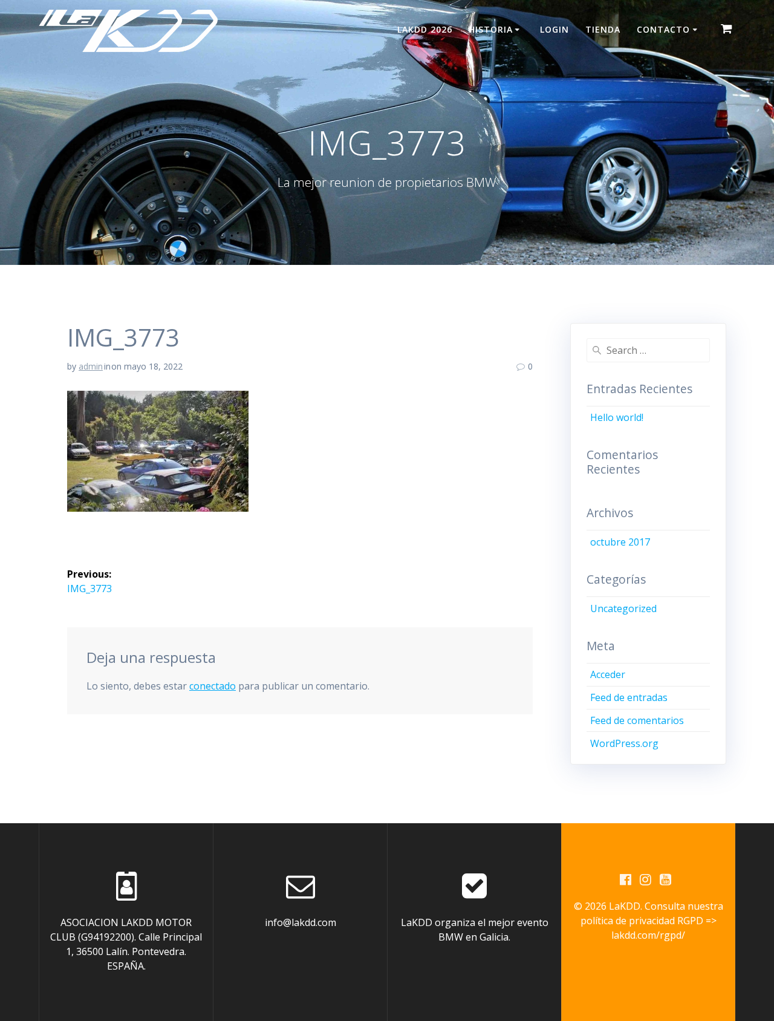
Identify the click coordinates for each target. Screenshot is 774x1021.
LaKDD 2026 (424, 29)
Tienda (602, 29)
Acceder (607, 674)
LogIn (554, 29)
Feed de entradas (629, 697)
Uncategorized (623, 608)
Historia (491, 29)
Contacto (663, 29)
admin (91, 366)
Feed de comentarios (637, 720)
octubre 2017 (620, 542)
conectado (212, 686)
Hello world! (616, 417)
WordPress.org (624, 743)
